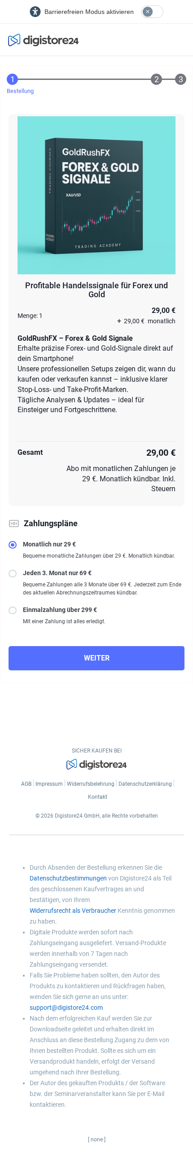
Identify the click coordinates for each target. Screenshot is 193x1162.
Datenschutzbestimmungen (68, 878)
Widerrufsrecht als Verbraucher (73, 910)
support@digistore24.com (66, 1007)
